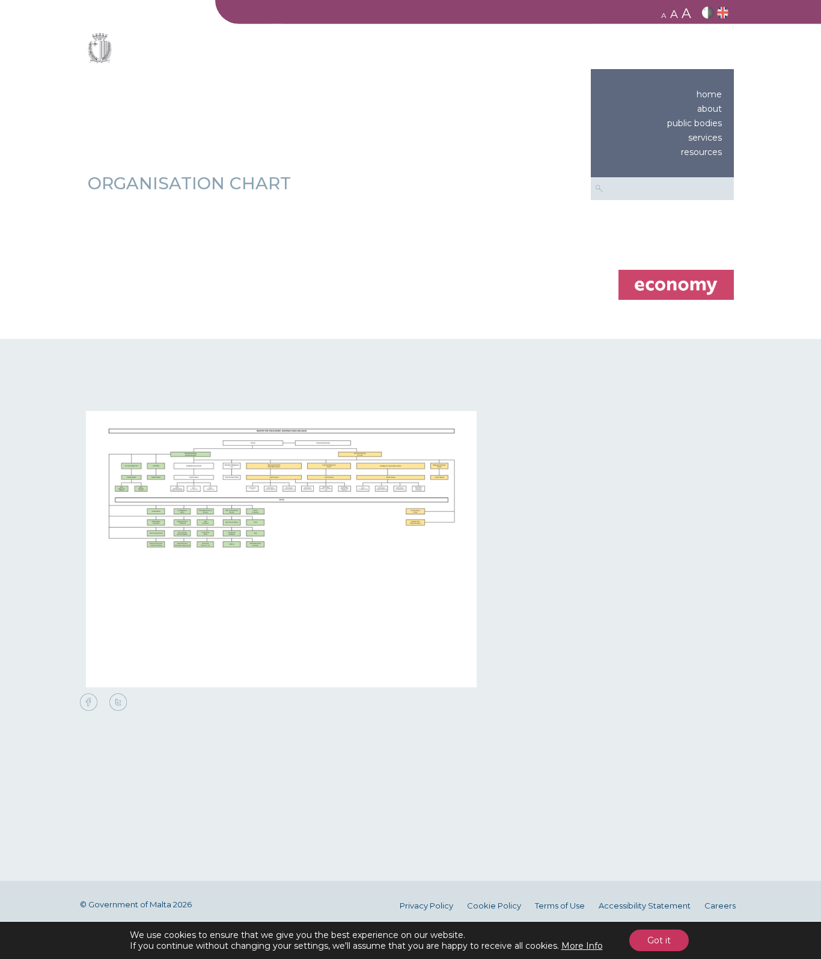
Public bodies (694, 123)
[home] (675, 284)
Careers (720, 906)
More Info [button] (582, 945)
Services (705, 137)
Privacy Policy (426, 906)
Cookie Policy (494, 906)
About (709, 108)
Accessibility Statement (645, 906)
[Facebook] (91, 703)
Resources (701, 152)
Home (709, 94)
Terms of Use (560, 906)
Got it (659, 940)
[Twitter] (118, 703)
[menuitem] (662, 94)
